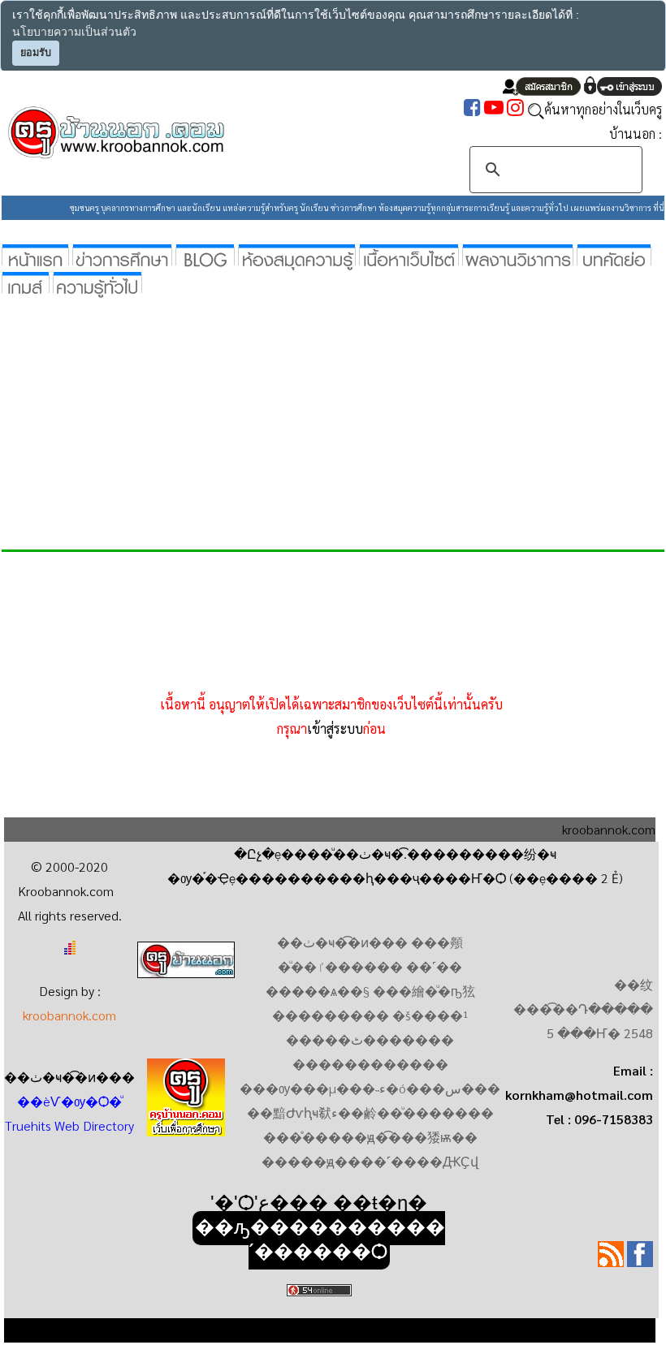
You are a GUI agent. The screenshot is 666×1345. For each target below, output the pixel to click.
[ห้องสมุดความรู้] (297, 256)
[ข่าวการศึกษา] (122, 256)
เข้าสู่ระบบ (335, 728)
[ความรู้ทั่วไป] (97, 283)
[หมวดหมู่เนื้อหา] (409, 256)
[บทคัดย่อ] (614, 256)
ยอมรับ (35, 52)
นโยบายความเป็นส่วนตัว (74, 31)
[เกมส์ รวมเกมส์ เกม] (26, 283)
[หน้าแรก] (35, 256)
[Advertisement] (333, 418)
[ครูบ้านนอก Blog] (205, 256)
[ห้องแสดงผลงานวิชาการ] (517, 256)
